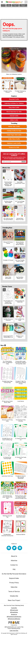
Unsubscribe (14, 596)
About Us (14, 556)
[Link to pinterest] (20, 548)
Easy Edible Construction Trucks (20, 183)
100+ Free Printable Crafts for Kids (19, 261)
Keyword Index (14, 578)
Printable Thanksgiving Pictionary (20, 92)
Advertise (14, 560)
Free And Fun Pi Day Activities (21, 420)
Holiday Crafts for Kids (14, 131)
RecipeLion (14, 614)
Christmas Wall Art (20, 534)
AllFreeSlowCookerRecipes (14, 616)
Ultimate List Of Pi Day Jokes (7, 420)
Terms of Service (14, 591)
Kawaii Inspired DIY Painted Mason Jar (8, 336)
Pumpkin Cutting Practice (8, 92)
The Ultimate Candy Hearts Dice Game (20, 516)
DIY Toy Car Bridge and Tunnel (19, 202)
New (2, 345)
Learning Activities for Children (14, 103)
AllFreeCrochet (14, 610)
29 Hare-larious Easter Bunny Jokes (7, 402)
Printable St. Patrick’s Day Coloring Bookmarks (21, 477)
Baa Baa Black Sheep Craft (19, 278)
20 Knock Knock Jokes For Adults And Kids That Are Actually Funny (21, 497)
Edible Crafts (14, 120)
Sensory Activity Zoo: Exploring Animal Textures (20, 243)
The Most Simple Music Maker (8, 202)
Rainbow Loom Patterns (19, 336)
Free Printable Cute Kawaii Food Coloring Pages (8, 302)
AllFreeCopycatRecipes (14, 619)
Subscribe (14, 587)
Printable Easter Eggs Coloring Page (7, 382)
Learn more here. (14, 630)
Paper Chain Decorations (8, 278)
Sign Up (23, 161)
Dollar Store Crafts (14, 139)
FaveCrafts (14, 608)
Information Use (20, 158)
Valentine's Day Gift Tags (7, 516)
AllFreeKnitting (14, 612)
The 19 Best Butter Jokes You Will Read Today (7, 362)
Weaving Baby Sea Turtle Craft (19, 301)
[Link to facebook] (9, 548)
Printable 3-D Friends (8, 260)
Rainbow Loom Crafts (14, 143)
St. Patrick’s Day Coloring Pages (7, 458)
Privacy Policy (12, 158)
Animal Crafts (14, 116)
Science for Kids (14, 147)
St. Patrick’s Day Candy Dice (20, 458)
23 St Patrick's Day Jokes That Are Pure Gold (7, 497)
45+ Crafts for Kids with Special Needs (8, 219)
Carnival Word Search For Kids (20, 219)
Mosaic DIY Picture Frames (8, 243)
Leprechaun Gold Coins (7, 476)
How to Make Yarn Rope (19, 320)
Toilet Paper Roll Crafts (14, 135)
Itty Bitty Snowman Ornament (8, 320)
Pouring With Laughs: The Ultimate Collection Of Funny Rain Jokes (20, 362)
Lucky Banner (20, 401)
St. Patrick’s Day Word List (20, 439)
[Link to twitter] (14, 548)
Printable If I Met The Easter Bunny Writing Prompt (21, 382)
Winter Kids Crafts (14, 126)
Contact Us (14, 565)
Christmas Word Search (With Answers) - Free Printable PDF (8, 184)
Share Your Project (14, 600)
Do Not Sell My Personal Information (14, 574)
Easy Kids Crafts (14, 107)
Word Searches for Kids (14, 112)
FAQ (14, 569)
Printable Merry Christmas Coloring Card (7, 535)
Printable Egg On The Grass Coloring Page (7, 439)
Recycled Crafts (14, 99)
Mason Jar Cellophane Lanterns (14, 74)
